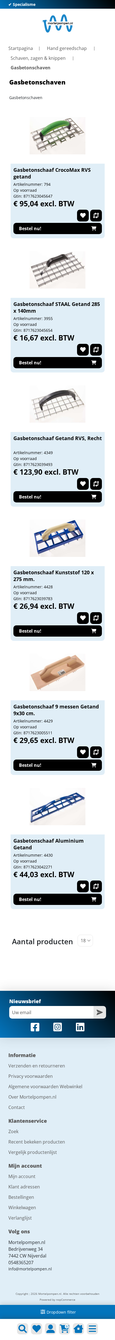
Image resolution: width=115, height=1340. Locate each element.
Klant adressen (24, 1187)
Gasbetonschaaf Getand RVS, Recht (57, 438)
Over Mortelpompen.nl (32, 1097)
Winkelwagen (22, 1207)
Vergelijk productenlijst (32, 1152)
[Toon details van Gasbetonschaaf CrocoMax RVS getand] (57, 136)
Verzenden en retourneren (36, 1066)
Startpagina (20, 48)
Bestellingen (21, 1197)
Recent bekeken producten (36, 1142)
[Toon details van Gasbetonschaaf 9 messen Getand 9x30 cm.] (57, 672)
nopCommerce (65, 1300)
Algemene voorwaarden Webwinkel (45, 1086)
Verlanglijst (20, 1218)
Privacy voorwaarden (30, 1076)
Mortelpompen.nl (26, 1242)
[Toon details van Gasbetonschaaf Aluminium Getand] (57, 806)
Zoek (13, 1131)
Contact (16, 1107)
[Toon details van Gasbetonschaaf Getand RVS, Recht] (57, 404)
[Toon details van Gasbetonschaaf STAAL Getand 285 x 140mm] (57, 270)
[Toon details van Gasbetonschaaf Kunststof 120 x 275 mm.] (57, 538)
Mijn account (21, 1176)
